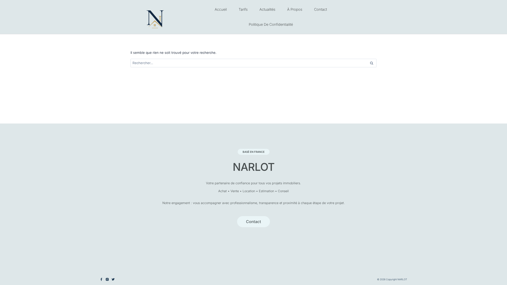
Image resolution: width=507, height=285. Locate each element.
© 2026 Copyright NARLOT (392, 279)
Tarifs (243, 9)
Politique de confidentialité (271, 24)
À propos (294, 9)
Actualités (267, 9)
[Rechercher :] (253, 63)
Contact (320, 9)
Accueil (221, 9)
